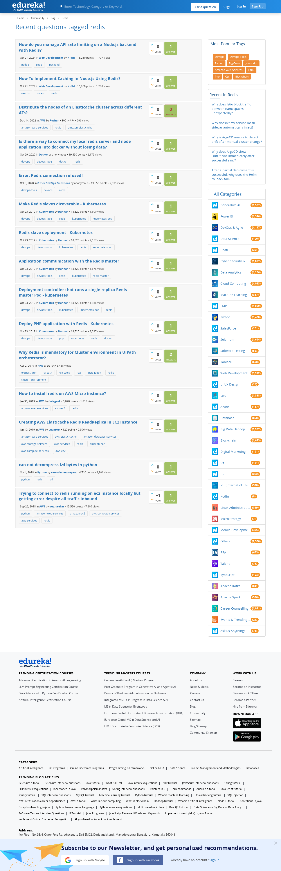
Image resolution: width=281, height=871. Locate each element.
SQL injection (235, 795)
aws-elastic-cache (66, 436)
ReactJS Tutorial (178, 807)
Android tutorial (206, 789)
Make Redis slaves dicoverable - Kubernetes (62, 203)
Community (197, 713)
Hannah (63, 212)
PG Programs (57, 768)
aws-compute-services (35, 451)
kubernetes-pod (102, 219)
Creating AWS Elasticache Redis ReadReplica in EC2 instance (78, 422)
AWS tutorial (78, 801)
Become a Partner (244, 700)
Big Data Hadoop (232, 429)
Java (223, 395)
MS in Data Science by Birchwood (125, 706)
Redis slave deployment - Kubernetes (56, 232)
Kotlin (224, 496)
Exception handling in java (34, 807)
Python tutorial (144, 795)
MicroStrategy (230, 519)
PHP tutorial (169, 783)
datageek (55, 401)
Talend (225, 563)
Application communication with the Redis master (69, 261)
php (61, 338)
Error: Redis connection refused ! (51, 175)
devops (25, 161)
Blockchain (228, 440)
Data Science (229, 239)
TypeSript (227, 575)
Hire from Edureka (245, 706)
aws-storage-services (34, 444)
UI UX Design (229, 384)
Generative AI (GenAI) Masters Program (129, 680)
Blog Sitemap (198, 726)
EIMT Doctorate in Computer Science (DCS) (132, 726)
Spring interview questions (128, 789)
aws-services (62, 444)
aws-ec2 (60, 408)
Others (225, 541)
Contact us (197, 700)
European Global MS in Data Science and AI (132, 720)
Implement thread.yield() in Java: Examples (190, 813)
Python (42, 472)
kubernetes (79, 219)
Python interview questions (115, 807)
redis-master (101, 276)
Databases (252, 768)
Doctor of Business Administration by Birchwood (136, 693)
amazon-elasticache (80, 127)
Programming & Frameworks (126, 768)
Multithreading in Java (150, 807)
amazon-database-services (100, 436)
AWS (42, 120)
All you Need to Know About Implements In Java (99, 819)
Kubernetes (46, 212)
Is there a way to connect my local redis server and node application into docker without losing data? (75, 144)
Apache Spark (230, 597)
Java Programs (95, 813)
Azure (224, 407)
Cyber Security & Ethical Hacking (235, 261)
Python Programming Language (75, 807)
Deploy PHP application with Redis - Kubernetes (66, 323)
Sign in (214, 860)
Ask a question (205, 7)
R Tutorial (75, 813)
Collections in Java (251, 801)
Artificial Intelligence (31, 768)
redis (39, 65)
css (227, 76)
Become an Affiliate (245, 693)
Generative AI (230, 205)
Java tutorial (93, 783)
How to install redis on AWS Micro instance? (62, 393)
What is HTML (114, 783)
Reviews (195, 693)
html (251, 70)
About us (196, 680)
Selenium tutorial (29, 783)
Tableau (226, 362)
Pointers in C (157, 789)
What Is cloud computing (106, 801)
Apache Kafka (230, 586)
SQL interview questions (56, 795)
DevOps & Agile (231, 227)
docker (63, 161)
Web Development (51, 58)
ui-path (47, 373)
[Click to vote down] (152, 51)
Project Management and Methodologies (216, 768)
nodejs (25, 65)
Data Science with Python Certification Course (48, 693)
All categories (228, 194)
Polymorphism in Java (94, 789)
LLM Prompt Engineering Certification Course (48, 687)
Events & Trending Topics (235, 619)
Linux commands (181, 789)
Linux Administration (235, 507)
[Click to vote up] (152, 45)
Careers (238, 680)
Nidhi (71, 58)
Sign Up (257, 6)
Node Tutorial (226, 801)
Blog (193, 706)
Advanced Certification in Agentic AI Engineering (50, 680)
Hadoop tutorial (163, 801)
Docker (43, 154)
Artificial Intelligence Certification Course (45, 700)
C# (222, 463)
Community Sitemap (203, 733)
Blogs (227, 7)
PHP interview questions (33, 789)
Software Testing (232, 351)
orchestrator (29, 373)
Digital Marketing (233, 451)
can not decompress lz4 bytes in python (58, 464)
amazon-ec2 (97, 444)
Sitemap (195, 720)
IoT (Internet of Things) (235, 485)
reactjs (25, 93)
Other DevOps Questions (53, 183)
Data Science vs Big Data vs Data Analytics (219, 807)
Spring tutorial (232, 783)
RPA (40, 365)
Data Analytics (230, 272)
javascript (251, 63)
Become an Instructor (247, 687)
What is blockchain (137, 801)
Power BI (226, 216)
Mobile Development (235, 530)
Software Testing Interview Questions (41, 813)
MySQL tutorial (85, 795)
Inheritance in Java (64, 789)
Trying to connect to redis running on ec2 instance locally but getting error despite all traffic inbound (79, 496)
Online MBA (157, 768)
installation (94, 373)
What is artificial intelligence (195, 801)
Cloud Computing (233, 283)
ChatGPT (226, 250)
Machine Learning (233, 295)
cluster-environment (33, 380)
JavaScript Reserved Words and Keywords (134, 813)
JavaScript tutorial (231, 789)
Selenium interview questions (63, 783)
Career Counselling (234, 608)
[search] (61, 6)
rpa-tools (64, 373)
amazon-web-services (34, 127)
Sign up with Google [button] (90, 860)
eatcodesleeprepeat (64, 472)
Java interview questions (142, 783)
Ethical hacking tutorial (208, 795)
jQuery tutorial (27, 795)
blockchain (242, 76)
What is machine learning (173, 795)
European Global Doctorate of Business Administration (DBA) (143, 713)
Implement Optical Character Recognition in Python (44, 819)
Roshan (54, 120)
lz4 (51, 479)
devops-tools (44, 161)
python (25, 479)
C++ (223, 474)
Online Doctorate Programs (87, 768)
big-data (234, 63)
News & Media (199, 687)
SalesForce (228, 328)
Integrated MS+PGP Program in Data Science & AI (136, 700)
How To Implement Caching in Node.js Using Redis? (70, 78)
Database (227, 418)
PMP (223, 306)
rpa (79, 373)
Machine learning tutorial (114, 795)
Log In (241, 6)
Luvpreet (54, 429)
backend (54, 65)
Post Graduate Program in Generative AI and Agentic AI (140, 687)
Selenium (227, 339)
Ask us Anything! (232, 631)
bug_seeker (56, 506)
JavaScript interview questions (200, 783)
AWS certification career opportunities (42, 801)
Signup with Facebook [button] (142, 860)
